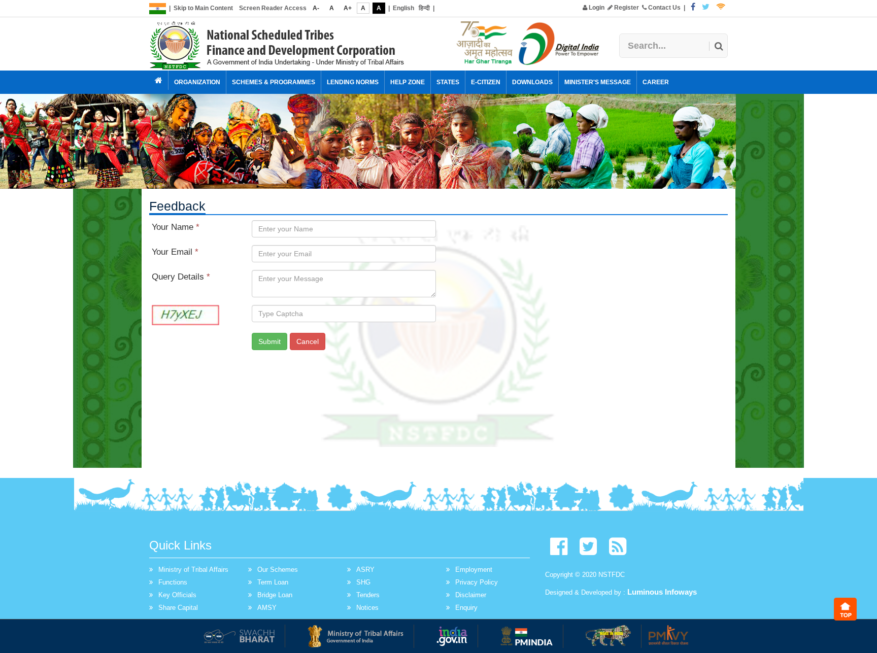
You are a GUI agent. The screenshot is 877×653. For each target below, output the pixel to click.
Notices (367, 607)
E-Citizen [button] (485, 82)
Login (595, 7)
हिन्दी (424, 8)
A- (316, 8)
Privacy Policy (476, 582)
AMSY (267, 607)
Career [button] (656, 82)
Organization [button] (197, 82)
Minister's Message (597, 82)
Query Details (181, 277)
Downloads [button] (532, 82)
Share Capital (178, 607)
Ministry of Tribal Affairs (193, 569)
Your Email (175, 252)
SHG (363, 582)
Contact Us (664, 7)
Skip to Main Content (203, 8)
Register (626, 7)
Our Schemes (277, 569)
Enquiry (466, 607)
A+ (348, 8)
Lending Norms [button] (353, 82)
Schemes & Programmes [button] (273, 82)
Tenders (368, 595)
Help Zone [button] (407, 82)
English (403, 8)
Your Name (175, 227)
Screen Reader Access (273, 8)
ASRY (365, 569)
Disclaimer (470, 595)
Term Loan (272, 582)
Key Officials (177, 595)
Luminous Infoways (662, 592)
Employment (473, 569)
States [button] (447, 82)
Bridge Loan (274, 595)
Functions (172, 582)
